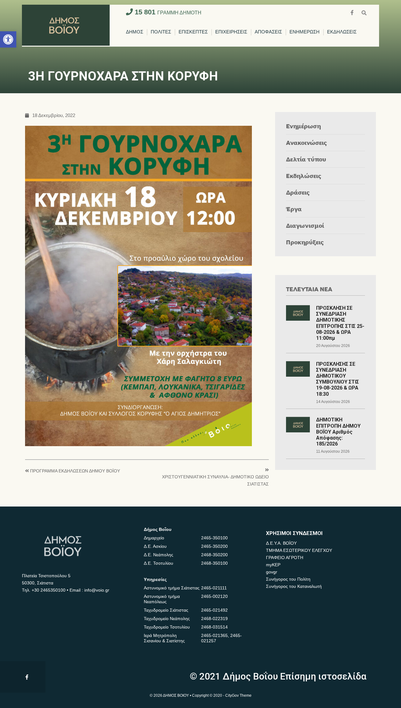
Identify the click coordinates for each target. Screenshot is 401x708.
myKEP (273, 565)
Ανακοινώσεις (306, 142)
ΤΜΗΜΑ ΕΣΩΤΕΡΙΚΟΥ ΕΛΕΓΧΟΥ (299, 550)
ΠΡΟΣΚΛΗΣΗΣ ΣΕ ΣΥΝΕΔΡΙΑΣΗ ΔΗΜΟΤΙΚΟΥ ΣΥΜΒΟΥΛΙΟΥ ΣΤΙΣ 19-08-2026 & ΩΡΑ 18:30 (337, 379)
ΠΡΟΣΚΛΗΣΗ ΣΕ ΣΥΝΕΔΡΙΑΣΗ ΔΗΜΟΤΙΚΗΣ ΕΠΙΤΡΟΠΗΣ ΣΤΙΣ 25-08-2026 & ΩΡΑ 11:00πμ (340, 323)
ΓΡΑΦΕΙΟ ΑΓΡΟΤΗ (284, 557)
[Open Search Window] (364, 12)
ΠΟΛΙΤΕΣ (161, 32)
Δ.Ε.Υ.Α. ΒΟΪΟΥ (281, 543)
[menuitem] (134, 32)
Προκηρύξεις (305, 242)
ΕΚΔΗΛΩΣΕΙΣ (342, 32)
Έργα (294, 209)
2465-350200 (214, 546)
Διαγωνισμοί (305, 225)
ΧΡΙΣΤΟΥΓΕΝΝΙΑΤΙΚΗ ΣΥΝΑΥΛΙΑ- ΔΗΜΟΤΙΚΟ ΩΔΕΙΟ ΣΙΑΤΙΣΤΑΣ (215, 480)
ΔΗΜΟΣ (134, 32)
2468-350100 (214, 563)
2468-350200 (214, 555)
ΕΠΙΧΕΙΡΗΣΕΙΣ (231, 32)
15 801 (167, 12)
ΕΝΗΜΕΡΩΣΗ (304, 32)
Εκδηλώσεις (303, 176)
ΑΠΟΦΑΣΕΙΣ (268, 32)
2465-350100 (214, 538)
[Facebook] (352, 12)
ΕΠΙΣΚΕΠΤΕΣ (193, 32)
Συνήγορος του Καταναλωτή (294, 586)
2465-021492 (214, 610)
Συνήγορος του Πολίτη (288, 579)
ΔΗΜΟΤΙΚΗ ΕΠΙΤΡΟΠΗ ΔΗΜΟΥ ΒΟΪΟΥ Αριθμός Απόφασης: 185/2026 (338, 432)
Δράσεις (298, 192)
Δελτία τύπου (306, 159)
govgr (271, 572)
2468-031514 (214, 627)
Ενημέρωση (303, 126)
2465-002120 (214, 596)
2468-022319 (214, 618)
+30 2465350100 (48, 590)
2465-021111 (214, 588)
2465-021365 (214, 635)
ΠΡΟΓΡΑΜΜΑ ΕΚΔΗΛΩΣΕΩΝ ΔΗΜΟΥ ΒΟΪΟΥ (75, 471)
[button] (8, 39)
